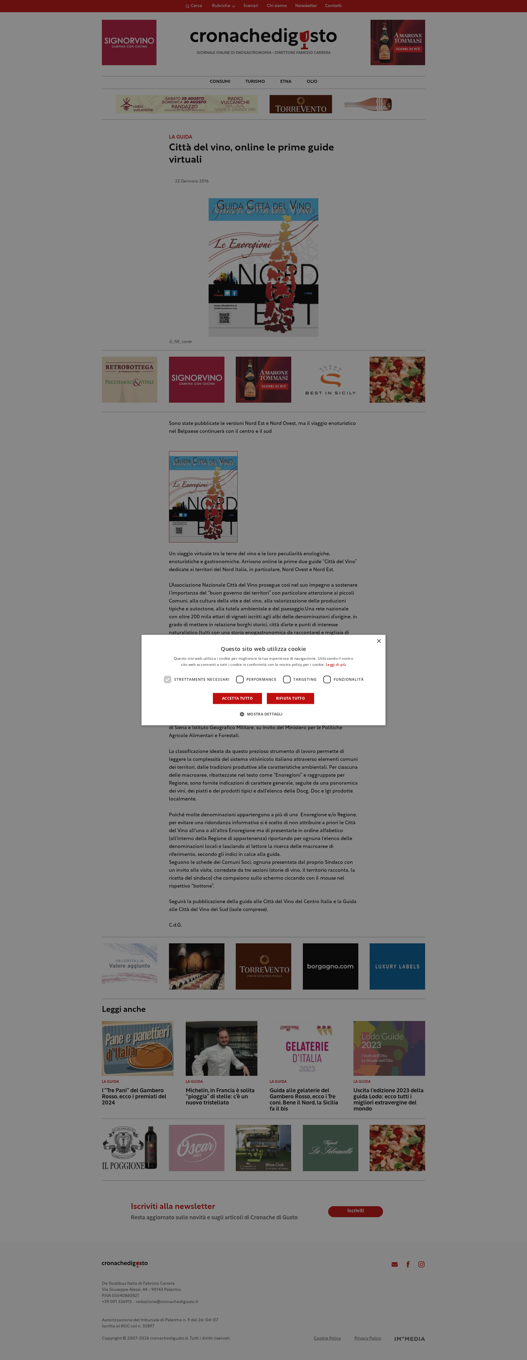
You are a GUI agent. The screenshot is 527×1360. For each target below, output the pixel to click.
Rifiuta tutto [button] (290, 698)
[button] (263, 714)
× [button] (378, 641)
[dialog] (263, 680)
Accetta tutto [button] (237, 698)
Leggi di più (336, 665)
